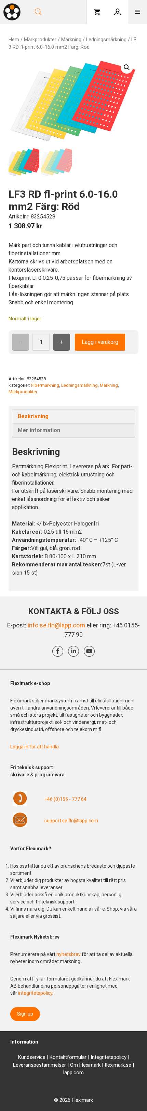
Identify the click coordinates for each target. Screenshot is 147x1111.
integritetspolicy (35, 993)
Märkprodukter (40, 39)
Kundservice (31, 1057)
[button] (127, 67)
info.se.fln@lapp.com (56, 625)
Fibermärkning (45, 385)
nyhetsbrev (69, 954)
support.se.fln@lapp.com (71, 820)
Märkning (71, 39)
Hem (14, 39)
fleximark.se (118, 1065)
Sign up (25, 1014)
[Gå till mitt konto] (117, 12)
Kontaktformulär (68, 1057)
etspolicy (116, 1057)
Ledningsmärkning (106, 39)
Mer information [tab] (39, 430)
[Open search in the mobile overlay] (57, 12)
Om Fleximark (85, 1065)
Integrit (98, 1057)
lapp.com (73, 1072)
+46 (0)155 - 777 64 (65, 799)
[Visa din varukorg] (97, 12)
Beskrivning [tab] (33, 416)
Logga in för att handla (34, 746)
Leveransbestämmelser (39, 1065)
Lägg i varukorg (100, 342)
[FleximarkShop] (12, 12)
